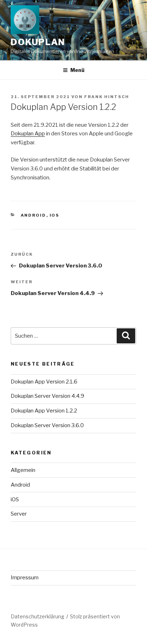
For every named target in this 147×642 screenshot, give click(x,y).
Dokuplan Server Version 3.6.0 (47, 425)
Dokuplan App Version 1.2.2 (44, 410)
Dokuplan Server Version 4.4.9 (47, 396)
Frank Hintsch (106, 96)
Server (19, 514)
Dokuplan (38, 42)
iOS (55, 215)
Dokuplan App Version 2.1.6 (44, 381)
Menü (77, 70)
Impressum (25, 577)
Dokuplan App (28, 133)
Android (33, 215)
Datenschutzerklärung (37, 616)
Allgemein (23, 470)
